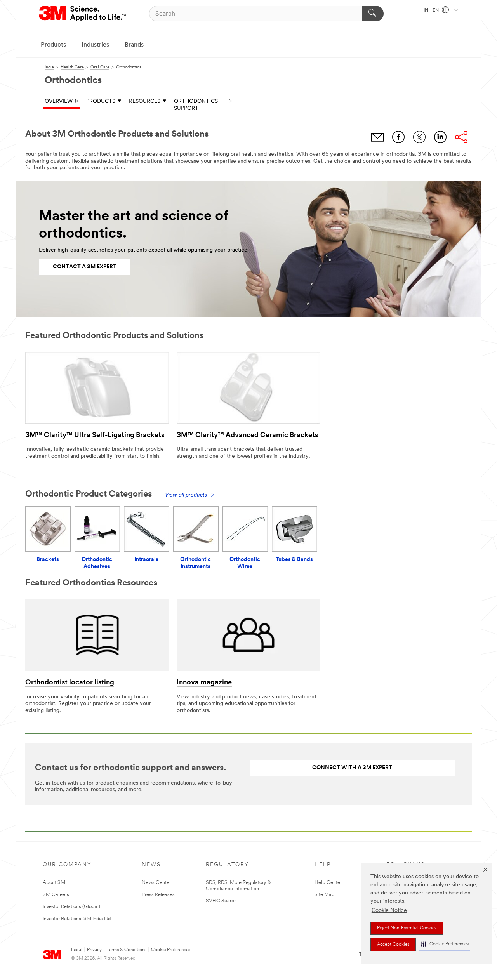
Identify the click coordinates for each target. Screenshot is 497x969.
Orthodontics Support (196, 105)
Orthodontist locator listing (69, 682)
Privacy (94, 950)
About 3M (54, 882)
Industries (95, 45)
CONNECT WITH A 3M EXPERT (352, 768)
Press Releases (158, 894)
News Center (156, 882)
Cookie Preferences (170, 950)
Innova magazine (204, 682)
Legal (76, 950)
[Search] (373, 13)
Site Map (325, 894)
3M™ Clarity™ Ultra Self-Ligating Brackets (94, 435)
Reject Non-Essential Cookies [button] (406, 928)
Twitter (419, 137)
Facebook (398, 137)
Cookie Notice (389, 910)
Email (377, 137)
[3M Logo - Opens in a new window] (83, 13)
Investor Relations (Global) (71, 906)
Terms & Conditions (126, 950)
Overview (59, 101)
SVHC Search (221, 900)
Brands (134, 45)
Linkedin (440, 137)
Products (53, 45)
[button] (444, 944)
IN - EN (432, 10)
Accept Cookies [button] (393, 944)
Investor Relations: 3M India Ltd (77, 918)
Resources (144, 101)
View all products (186, 495)
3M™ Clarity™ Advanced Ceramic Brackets (247, 435)
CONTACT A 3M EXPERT (84, 267)
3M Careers (56, 894)
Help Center (328, 882)
